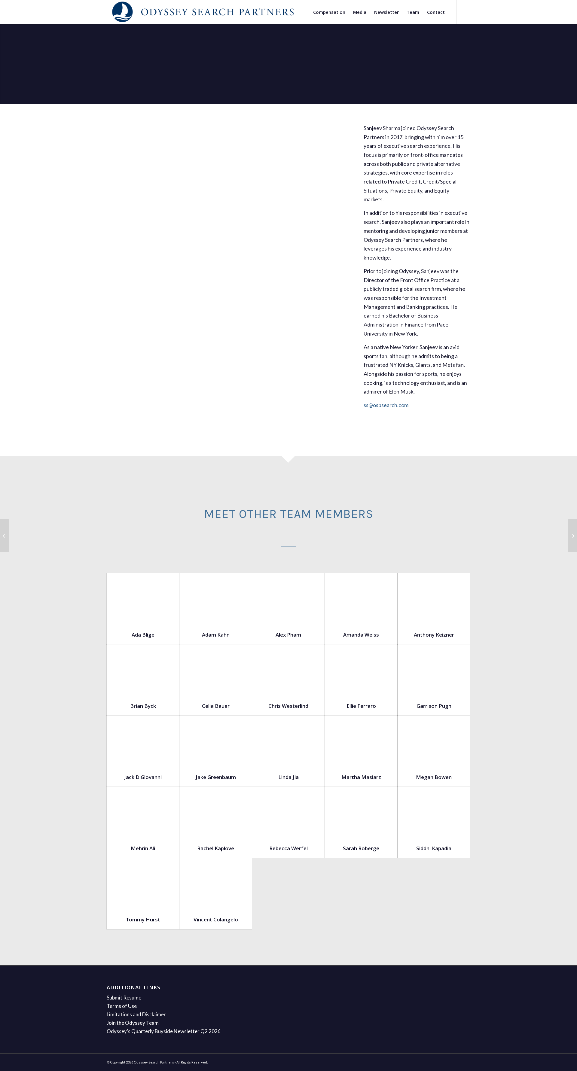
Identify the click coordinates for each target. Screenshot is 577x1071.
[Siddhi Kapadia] (434, 812)
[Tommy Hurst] (143, 883)
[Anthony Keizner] (434, 599)
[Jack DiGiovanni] (143, 741)
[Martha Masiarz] (361, 741)
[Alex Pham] (288, 599)
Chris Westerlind (288, 705)
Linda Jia (288, 777)
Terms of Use (122, 1006)
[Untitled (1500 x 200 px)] (203, 12)
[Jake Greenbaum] (215, 741)
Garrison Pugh (434, 705)
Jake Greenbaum (216, 777)
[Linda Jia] (288, 741)
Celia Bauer (216, 705)
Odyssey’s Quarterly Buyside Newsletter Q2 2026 (164, 1031)
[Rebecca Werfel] (288, 812)
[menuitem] (329, 12)
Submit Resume (124, 997)
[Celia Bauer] (215, 670)
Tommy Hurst (143, 919)
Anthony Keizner (434, 634)
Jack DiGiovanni (143, 777)
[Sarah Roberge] (361, 812)
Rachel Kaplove (215, 848)
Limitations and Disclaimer (136, 1014)
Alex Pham (288, 634)
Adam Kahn (216, 634)
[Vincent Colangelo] (215, 883)
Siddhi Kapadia (433, 848)
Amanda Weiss (361, 634)
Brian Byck (143, 705)
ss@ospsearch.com (386, 405)
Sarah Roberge (361, 848)
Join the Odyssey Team (133, 1023)
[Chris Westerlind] (288, 670)
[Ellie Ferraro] (361, 670)
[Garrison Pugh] (434, 670)
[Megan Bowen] (434, 741)
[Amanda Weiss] (361, 599)
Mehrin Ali (143, 848)
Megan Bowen (434, 777)
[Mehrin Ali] (143, 812)
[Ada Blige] (143, 599)
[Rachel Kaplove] (215, 812)
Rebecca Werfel (288, 848)
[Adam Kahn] (215, 599)
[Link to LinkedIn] (465, 11)
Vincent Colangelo (216, 919)
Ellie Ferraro (361, 705)
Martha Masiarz (361, 777)
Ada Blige (143, 634)
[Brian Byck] (143, 670)
